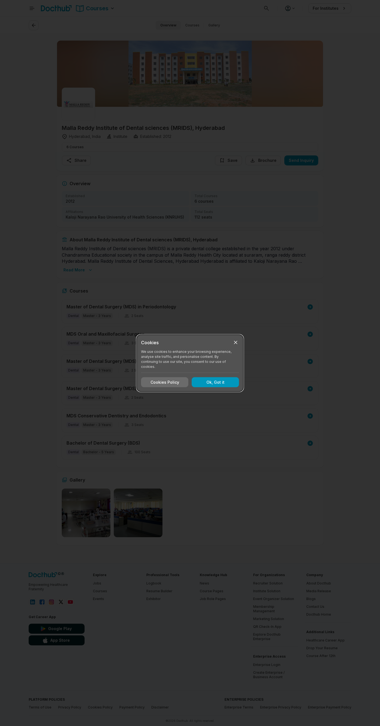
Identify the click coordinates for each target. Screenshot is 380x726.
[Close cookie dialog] (235, 342)
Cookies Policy (164, 382)
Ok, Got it (215, 382)
